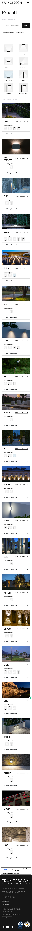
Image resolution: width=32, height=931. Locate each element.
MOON (7, 809)
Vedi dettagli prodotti (10, 134)
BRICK (7, 737)
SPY (6, 376)
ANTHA (7, 773)
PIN (5, 304)
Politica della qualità (7, 916)
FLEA (6, 268)
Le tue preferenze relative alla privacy (18, 869)
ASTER (7, 593)
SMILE (7, 412)
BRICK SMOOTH (8, 158)
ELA (6, 556)
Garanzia (4, 917)
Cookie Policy (5, 904)
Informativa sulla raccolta (10, 873)
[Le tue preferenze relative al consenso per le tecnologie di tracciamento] (30, 698)
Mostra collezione (20, 121)
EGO (6, 448)
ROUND (7, 484)
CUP (6, 121)
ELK (6, 196)
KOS (6, 340)
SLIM (6, 520)
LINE (6, 701)
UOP (6, 845)
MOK (6, 665)
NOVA (7, 232)
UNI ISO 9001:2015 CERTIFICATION (11, 914)
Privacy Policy (5, 901)
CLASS (7, 629)
